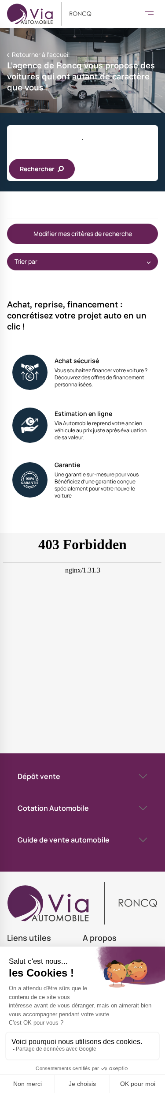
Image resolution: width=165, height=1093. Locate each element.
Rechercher (38, 169)
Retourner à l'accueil (40, 54)
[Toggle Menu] (149, 14)
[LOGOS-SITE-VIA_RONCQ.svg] (49, 14)
